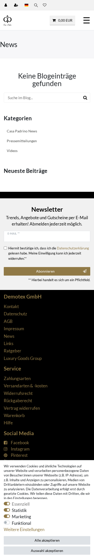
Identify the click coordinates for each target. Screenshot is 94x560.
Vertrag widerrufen (22, 408)
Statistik (19, 510)
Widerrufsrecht (18, 393)
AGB (8, 321)
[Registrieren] (16, 5)
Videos (12, 150)
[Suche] (35, 5)
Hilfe (8, 422)
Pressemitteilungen (22, 141)
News (9, 336)
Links (8, 343)
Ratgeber (12, 350)
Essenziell (21, 504)
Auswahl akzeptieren (47, 550)
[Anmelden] (6, 5)
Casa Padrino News (22, 131)
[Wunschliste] (44, 5)
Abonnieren (45, 271)
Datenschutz (15, 313)
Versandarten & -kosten (25, 385)
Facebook (20, 442)
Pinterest (19, 455)
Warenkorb (14, 415)
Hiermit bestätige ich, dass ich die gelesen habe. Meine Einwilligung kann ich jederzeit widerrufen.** (48, 253)
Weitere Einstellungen (24, 529)
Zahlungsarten (17, 378)
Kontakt (11, 306)
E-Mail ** (14, 233)
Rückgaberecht (18, 400)
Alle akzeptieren (47, 540)
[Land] (26, 5)
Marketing (21, 516)
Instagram (20, 449)
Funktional (21, 523)
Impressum (14, 328)
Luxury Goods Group (23, 358)
